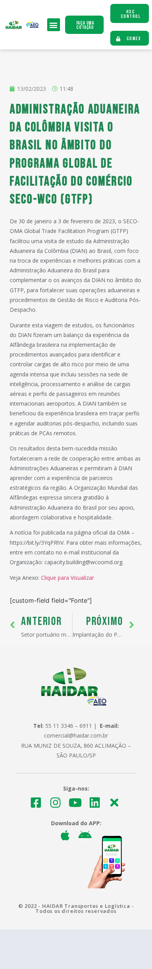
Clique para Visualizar (67, 577)
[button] (53, 24)
